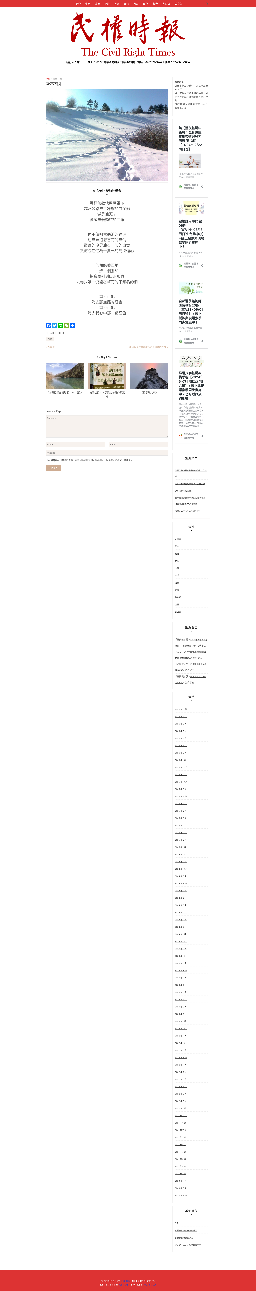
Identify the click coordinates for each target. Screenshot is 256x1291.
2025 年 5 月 (181, 818)
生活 (88, 3)
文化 (126, 3)
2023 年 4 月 (181, 999)
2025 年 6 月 (181, 811)
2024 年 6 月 (181, 898)
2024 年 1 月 (180, 934)
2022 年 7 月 (181, 1065)
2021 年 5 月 (180, 1159)
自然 (136, 3)
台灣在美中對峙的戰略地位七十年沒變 (191, 473)
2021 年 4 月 (180, 1166)
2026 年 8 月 (181, 709)
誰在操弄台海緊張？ (184, 491)
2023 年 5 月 (181, 992)
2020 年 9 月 (181, 1188)
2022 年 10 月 (181, 1043)
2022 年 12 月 (181, 1028)
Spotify (115, 11)
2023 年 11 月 (181, 949)
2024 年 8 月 (181, 883)
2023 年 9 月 (181, 963)
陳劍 (50, 339)
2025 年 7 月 (181, 804)
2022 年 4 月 (181, 1086)
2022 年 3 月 (181, 1094)
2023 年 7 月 (181, 978)
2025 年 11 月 (181, 775)
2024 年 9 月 (181, 876)
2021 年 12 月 (181, 1116)
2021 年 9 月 (180, 1137)
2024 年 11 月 (181, 862)
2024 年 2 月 (181, 927)
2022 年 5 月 (181, 1079)
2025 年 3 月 (181, 833)
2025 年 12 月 (181, 767)
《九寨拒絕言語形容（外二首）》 (64, 392)
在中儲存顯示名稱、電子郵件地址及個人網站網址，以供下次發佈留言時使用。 (90, 460)
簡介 (78, 3)
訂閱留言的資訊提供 (184, 1238)
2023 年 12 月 (181, 941)
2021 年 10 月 (181, 1130)
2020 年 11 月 (181, 1181)
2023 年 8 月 (181, 970)
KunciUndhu (143, 11)
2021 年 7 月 (180, 1152)
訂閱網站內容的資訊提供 (186, 1230)
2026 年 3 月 (181, 745)
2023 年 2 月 (181, 1014)
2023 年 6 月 (181, 985)
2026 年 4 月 (181, 738)
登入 (177, 1223)
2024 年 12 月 (181, 854)
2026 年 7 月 (181, 716)
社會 (117, 3)
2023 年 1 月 (180, 1021)
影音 (155, 3)
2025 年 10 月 (181, 782)
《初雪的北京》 (149, 392)
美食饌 (179, 3)
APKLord (128, 11)
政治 (97, 3)
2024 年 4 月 (181, 912)
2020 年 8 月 (181, 1195)
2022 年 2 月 (181, 1101)
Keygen (103, 11)
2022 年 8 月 (181, 1057)
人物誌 (90, 11)
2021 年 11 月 (180, 1123)
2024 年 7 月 (181, 891)
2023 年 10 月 (181, 956)
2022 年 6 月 (181, 1072)
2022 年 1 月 (180, 1108)
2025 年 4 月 (181, 825)
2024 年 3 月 (181, 920)
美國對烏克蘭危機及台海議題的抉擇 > (148, 347)
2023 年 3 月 (181, 1007)
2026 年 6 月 (181, 724)
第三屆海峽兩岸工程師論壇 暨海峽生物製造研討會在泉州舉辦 (191, 501)
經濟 (107, 3)
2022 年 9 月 (181, 1050)
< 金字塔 (50, 347)
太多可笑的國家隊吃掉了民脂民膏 (190, 484)
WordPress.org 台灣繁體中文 (188, 1245)
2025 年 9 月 (181, 789)
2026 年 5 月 (181, 731)
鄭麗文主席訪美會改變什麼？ (188, 511)
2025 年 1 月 (180, 847)
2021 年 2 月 (180, 1174)
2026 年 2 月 (181, 753)
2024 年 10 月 (181, 869)
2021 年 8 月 (180, 1145)
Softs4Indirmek (163, 11)
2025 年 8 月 (181, 796)
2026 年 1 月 (180, 760)
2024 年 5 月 (181, 905)
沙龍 (145, 3)
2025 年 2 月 (181, 840)
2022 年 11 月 (181, 1036)
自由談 (166, 3)
